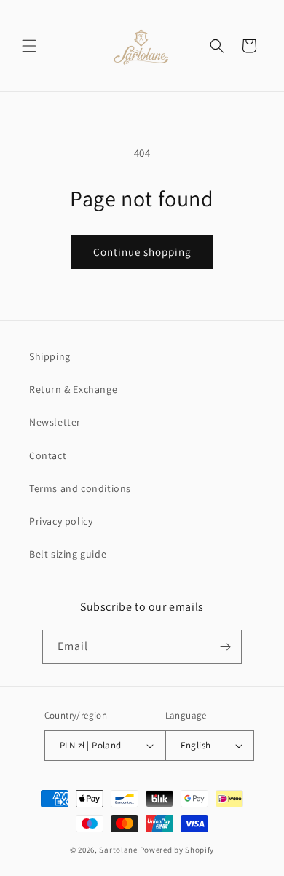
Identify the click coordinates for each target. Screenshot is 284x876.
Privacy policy (60, 521)
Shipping (50, 356)
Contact (47, 455)
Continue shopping (142, 252)
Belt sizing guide (67, 553)
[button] (29, 46)
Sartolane (118, 850)
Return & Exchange (73, 389)
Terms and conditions (80, 488)
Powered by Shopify (177, 850)
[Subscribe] (225, 647)
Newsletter (55, 422)
